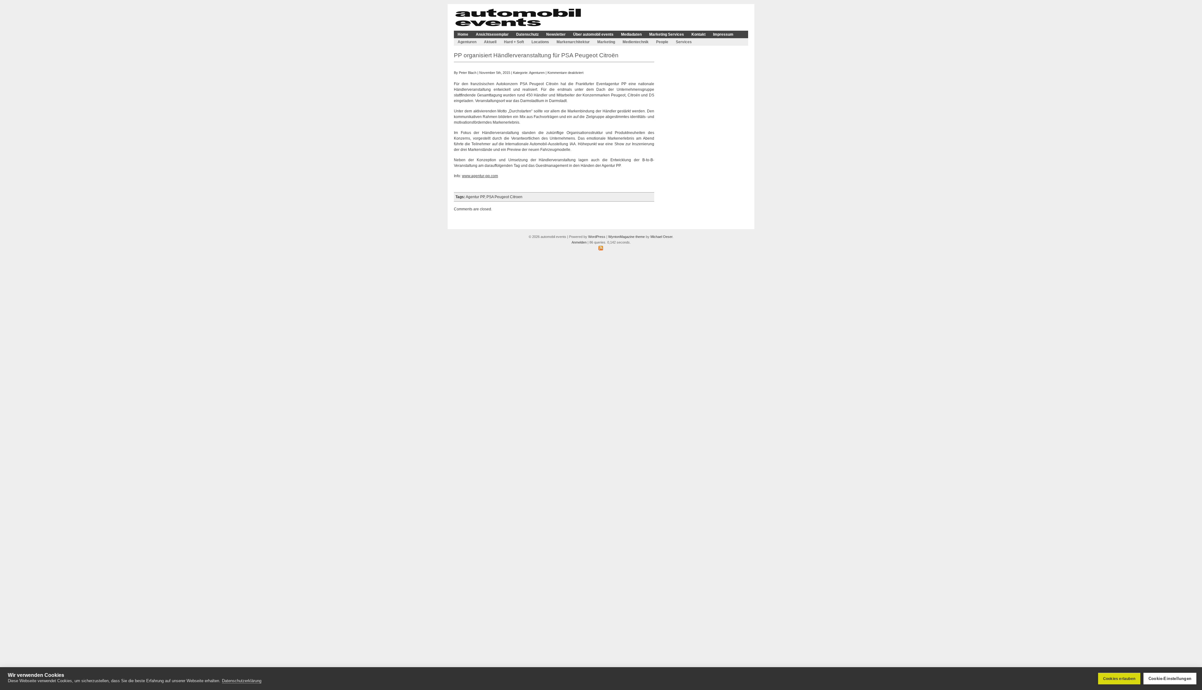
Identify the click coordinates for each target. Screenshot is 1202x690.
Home (463, 34)
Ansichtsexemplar (492, 34)
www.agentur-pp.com (480, 176)
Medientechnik (636, 42)
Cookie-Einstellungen (1169, 678)
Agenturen (467, 42)
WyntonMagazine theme (626, 237)
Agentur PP (475, 197)
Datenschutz (527, 34)
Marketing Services (666, 34)
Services (684, 42)
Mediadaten (631, 34)
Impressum (723, 34)
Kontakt (698, 34)
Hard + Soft (514, 42)
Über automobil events (593, 34)
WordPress (596, 237)
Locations (540, 42)
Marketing (606, 42)
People (662, 42)
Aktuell (490, 42)
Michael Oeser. (661, 237)
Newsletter (556, 34)
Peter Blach (467, 73)
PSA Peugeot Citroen (504, 197)
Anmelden (579, 242)
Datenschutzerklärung (241, 680)
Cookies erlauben (1119, 679)
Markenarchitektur (573, 42)
